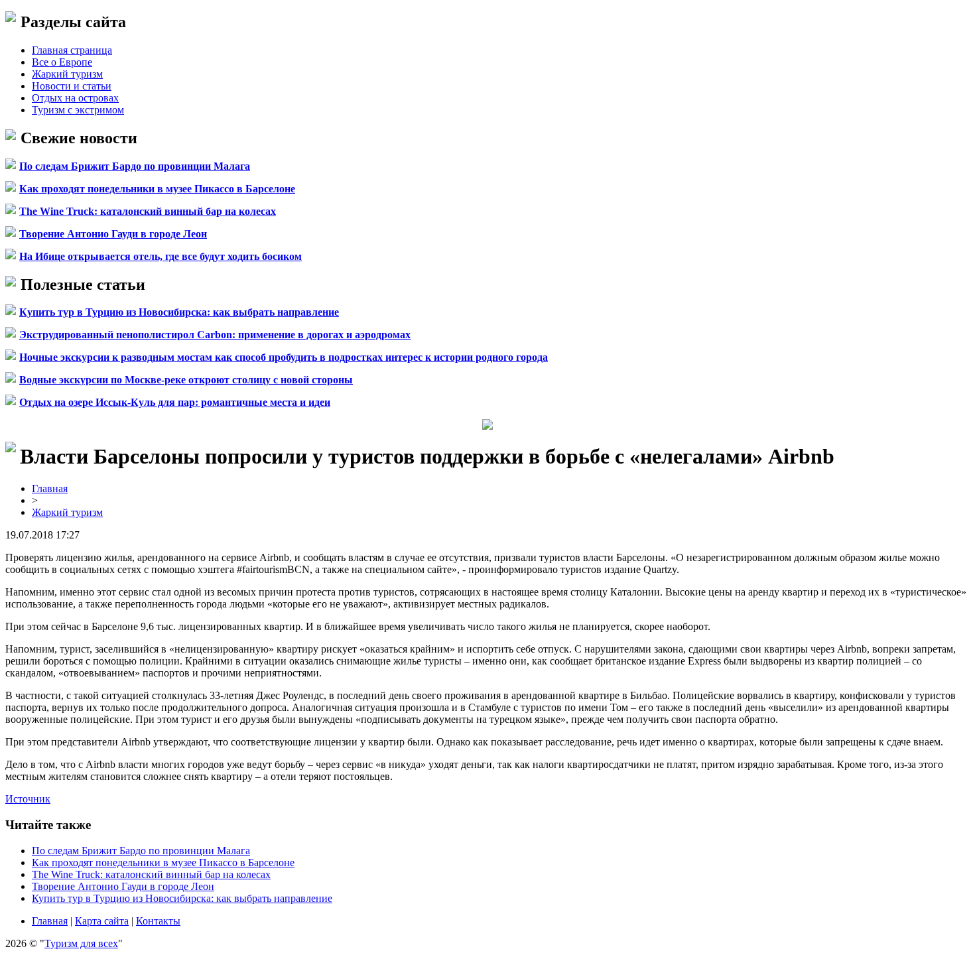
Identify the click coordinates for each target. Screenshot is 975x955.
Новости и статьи (71, 86)
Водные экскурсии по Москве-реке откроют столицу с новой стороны (186, 379)
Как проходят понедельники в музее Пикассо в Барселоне (157, 188)
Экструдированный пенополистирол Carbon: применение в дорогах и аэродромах (215, 334)
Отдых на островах (75, 97)
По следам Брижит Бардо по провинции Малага (134, 166)
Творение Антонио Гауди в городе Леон (113, 233)
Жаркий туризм (67, 74)
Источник (27, 798)
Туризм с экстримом (78, 109)
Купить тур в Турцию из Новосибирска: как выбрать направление (179, 312)
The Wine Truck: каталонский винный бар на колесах (147, 211)
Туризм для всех (81, 943)
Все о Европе (62, 62)
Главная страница (72, 50)
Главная (50, 488)
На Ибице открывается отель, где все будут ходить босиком (160, 256)
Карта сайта (102, 920)
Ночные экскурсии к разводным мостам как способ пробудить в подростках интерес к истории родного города (283, 357)
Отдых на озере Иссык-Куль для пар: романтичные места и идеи (174, 402)
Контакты (158, 920)
